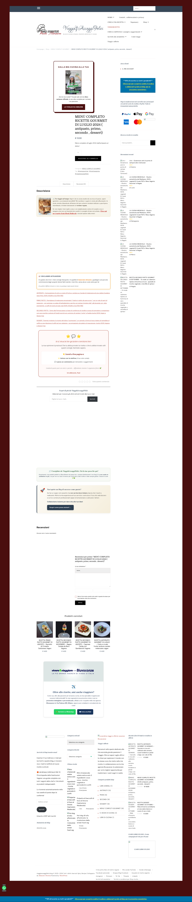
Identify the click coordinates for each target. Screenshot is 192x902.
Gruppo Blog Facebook (120, 873)
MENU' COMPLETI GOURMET (91, 169)
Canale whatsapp (145, 870)
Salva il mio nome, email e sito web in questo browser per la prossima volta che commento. (94, 597)
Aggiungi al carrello (88, 158)
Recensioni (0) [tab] (81, 184)
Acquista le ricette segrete (141, 873)
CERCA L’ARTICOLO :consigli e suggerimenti (124, 32)
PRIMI (102, 795)
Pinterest (109, 876)
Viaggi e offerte (113, 41)
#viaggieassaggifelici (82, 174)
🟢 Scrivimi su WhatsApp (65, 712)
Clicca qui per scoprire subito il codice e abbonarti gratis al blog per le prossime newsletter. (138, 87)
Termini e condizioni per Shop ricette (126, 879)
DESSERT (103, 804)
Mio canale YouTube (129, 870)
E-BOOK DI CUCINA (107, 813)
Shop (145, 22)
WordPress (63, 875)
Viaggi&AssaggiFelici (83, 28)
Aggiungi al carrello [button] (44, 631)
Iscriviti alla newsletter (116, 37)
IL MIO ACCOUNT (128, 69)
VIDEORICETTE (114, 27)
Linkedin (135, 876)
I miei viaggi (135, 37)
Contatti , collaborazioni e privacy (131, 17)
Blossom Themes (45, 875)
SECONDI (103, 799)
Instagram (99, 876)
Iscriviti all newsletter (103, 879)
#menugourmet (83, 171)
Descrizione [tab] (66, 184)
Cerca (152, 142)
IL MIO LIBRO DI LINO (142, 849)
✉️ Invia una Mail (85, 712)
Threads (126, 876)
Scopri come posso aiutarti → (60, 507)
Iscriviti (92, 399)
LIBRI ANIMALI (105, 786)
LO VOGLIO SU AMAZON (73, 107)
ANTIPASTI (104, 790)
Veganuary (134, 22)
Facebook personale (103, 873)
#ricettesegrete (94, 171)
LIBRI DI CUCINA (106, 817)
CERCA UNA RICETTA (116, 22)
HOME (110, 17)
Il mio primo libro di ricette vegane (107, 870)
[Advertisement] (73, 226)
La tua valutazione (80, 566)
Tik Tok (118, 876)
